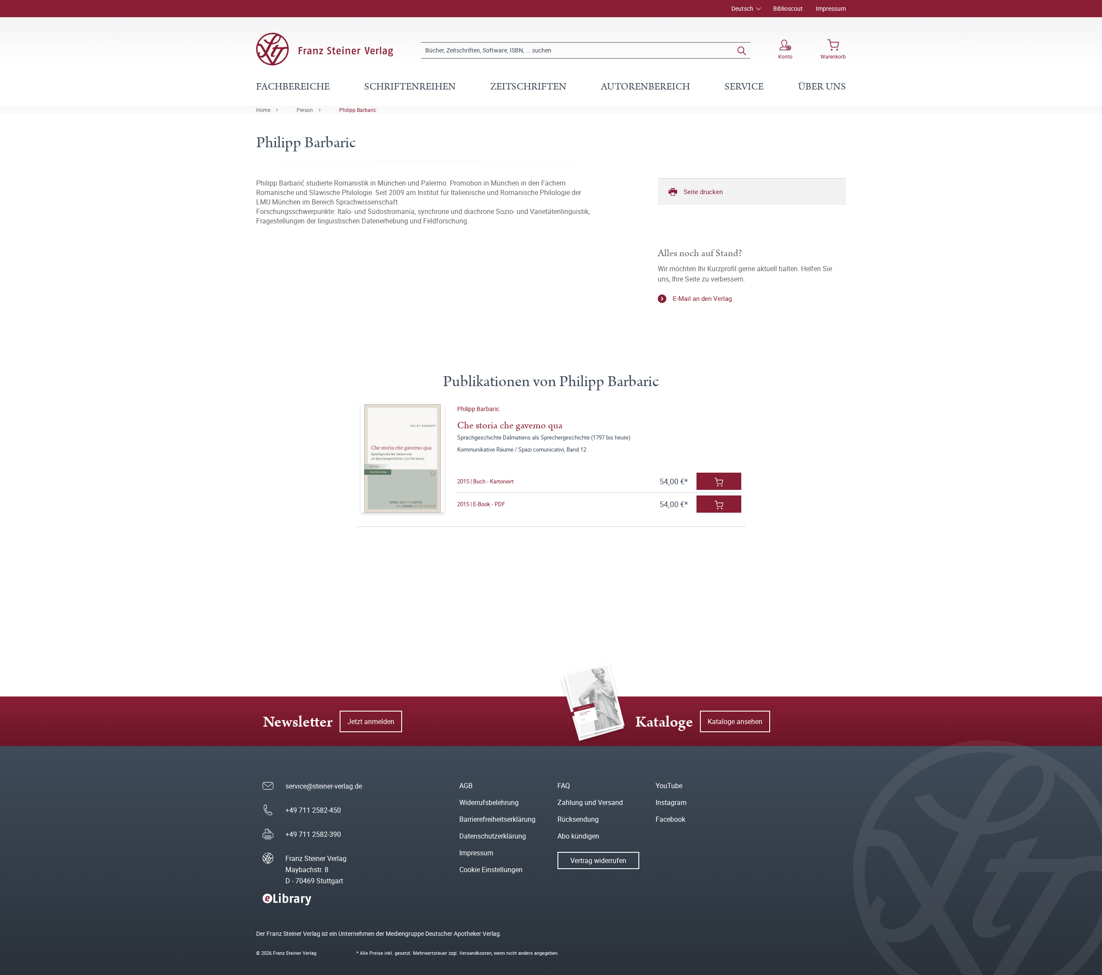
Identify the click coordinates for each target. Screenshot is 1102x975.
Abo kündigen (578, 836)
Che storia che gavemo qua (510, 425)
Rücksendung (578, 819)
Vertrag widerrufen (598, 860)
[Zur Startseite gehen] (324, 49)
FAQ (563, 785)
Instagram (671, 802)
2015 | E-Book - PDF (481, 504)
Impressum (831, 8)
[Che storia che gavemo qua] (402, 458)
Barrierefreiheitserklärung (497, 819)
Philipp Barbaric (357, 109)
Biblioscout (788, 8)
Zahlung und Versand (590, 802)
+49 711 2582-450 (313, 810)
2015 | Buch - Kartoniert (485, 481)
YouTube (669, 785)
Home (263, 109)
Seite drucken (703, 191)
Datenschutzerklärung (492, 836)
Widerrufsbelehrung (489, 802)
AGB (466, 785)
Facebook (670, 819)
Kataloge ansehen (735, 721)
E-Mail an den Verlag (702, 298)
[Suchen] (741, 50)
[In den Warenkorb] (718, 481)
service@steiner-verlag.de (323, 786)
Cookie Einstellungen (491, 869)
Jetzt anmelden (370, 721)
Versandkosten (475, 953)
